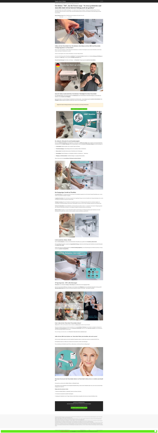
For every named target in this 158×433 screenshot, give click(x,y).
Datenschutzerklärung (99, 430)
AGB (89, 430)
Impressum (81, 431)
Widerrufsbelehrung (83, 430)
